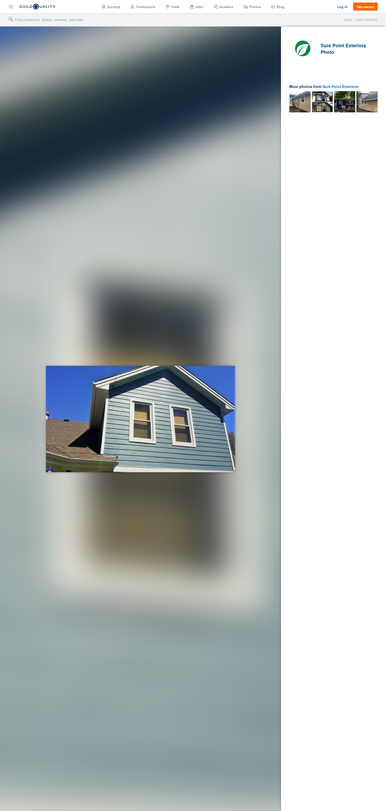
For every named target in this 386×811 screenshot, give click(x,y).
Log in (342, 6)
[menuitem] (111, 6)
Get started (365, 6)
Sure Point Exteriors (340, 86)
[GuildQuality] (37, 6)
